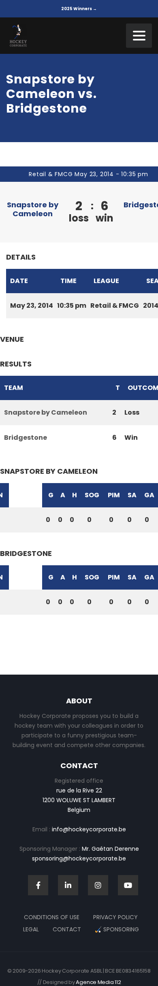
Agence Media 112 (98, 982)
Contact (67, 929)
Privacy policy (115, 917)
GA (149, 495)
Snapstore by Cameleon (32, 209)
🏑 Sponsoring (117, 929)
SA (132, 495)
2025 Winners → (79, 9)
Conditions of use (51, 917)
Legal (31, 929)
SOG (92, 495)
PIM (114, 495)
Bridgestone (25, 437)
